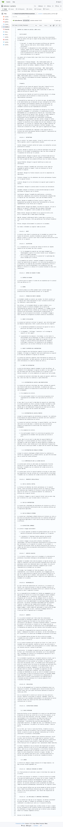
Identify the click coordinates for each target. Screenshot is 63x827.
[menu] (23, 825)
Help (14, 2)
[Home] (3, 2)
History (45, 25)
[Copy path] (56, 13)
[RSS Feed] (35, 6)
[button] (40, 6)
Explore (8, 2)
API (41, 825)
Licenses (35, 825)
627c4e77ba (26, 20)
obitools (6, 6)
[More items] (60, 9)
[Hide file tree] (2, 14)
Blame (40, 25)
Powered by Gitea (20, 823)
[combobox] (20, 16)
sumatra (13, 6)
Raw (36, 25)
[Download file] (50, 25)
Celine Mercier (18, 20)
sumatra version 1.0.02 (36, 20)
